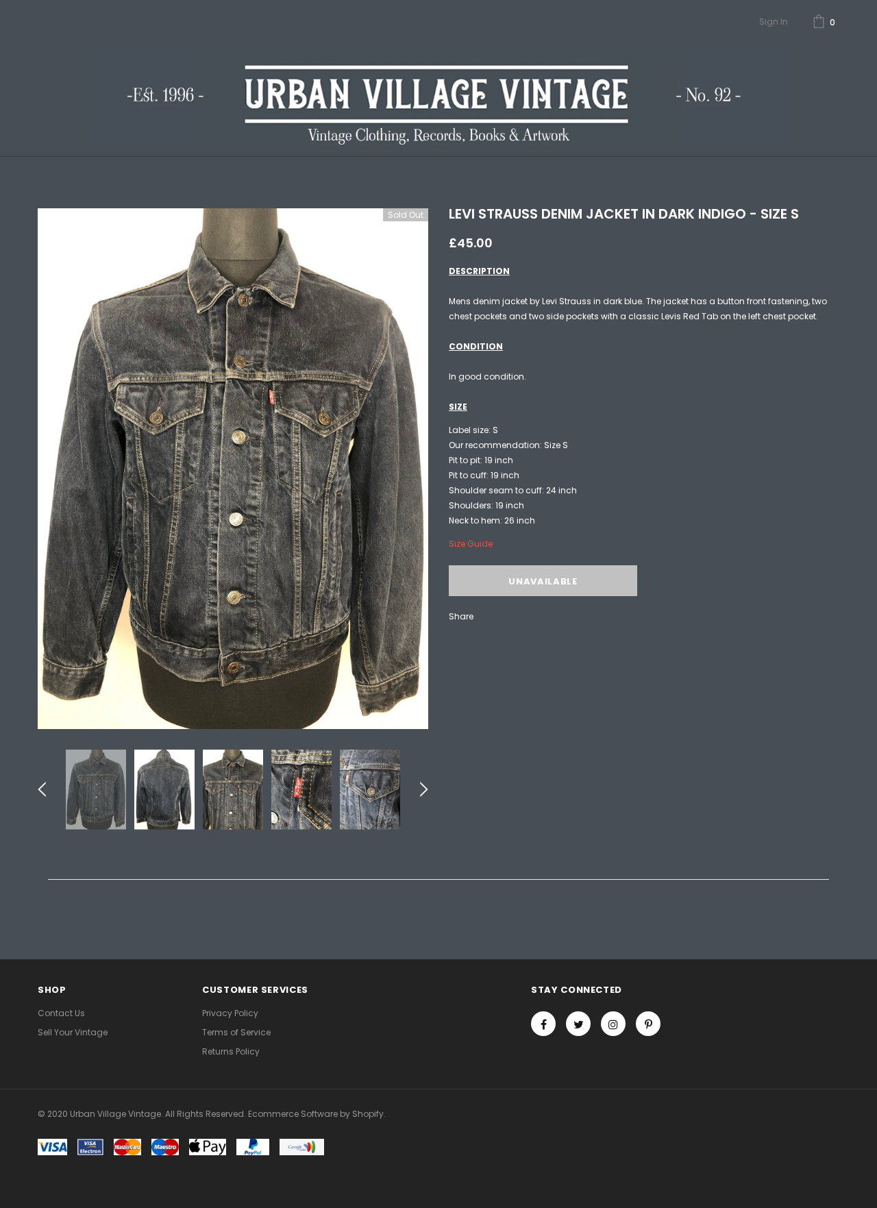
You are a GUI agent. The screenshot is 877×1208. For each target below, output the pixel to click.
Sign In (773, 21)
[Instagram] (613, 1023)
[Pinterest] (648, 1023)
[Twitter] (578, 1023)
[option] (233, 468)
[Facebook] (543, 1023)
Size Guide (471, 544)
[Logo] (438, 94)
